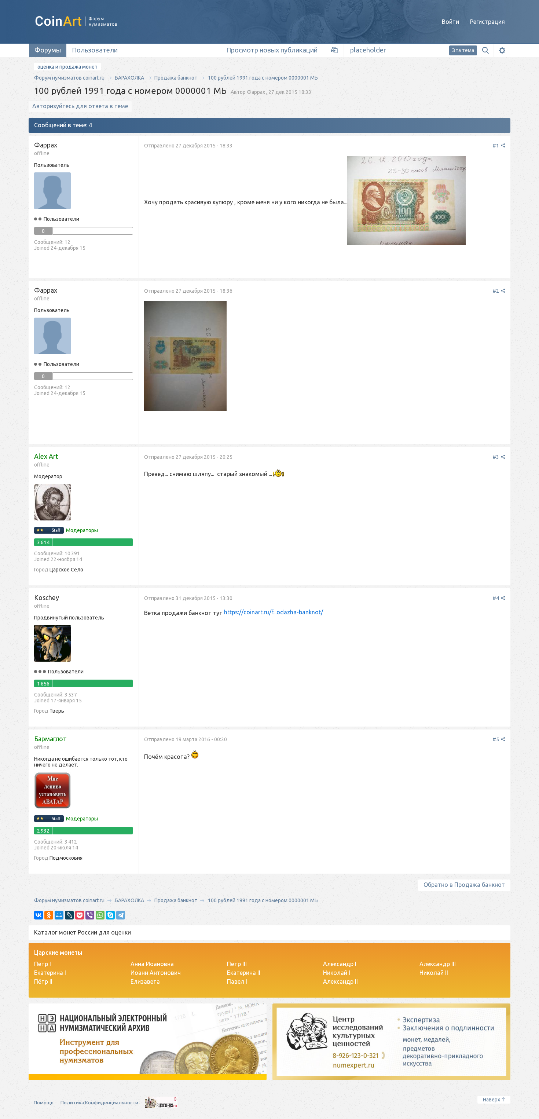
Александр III (437, 964)
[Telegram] (120, 915)
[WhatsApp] (100, 915)
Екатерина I (50, 972)
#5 (496, 739)
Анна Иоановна (152, 964)
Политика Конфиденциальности (99, 1102)
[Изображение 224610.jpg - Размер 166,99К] (406, 201)
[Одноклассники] (48, 915)
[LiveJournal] (69, 915)
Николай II (433, 972)
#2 (496, 291)
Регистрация (487, 21)
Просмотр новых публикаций (272, 50)
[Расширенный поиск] (502, 50)
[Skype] (110, 915)
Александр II (340, 981)
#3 (496, 457)
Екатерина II (243, 972)
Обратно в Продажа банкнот (464, 884)
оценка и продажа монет (67, 67)
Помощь (44, 1102)
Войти (450, 21)
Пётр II (43, 981)
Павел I (237, 981)
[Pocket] (79, 915)
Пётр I (42, 964)
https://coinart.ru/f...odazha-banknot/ (273, 612)
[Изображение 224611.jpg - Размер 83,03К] (185, 357)
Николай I (336, 972)
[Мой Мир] (59, 915)
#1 (496, 146)
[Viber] (89, 915)
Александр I (339, 964)
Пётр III (237, 964)
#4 (496, 598)
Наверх (491, 1099)
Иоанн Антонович (156, 972)
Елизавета (145, 981)
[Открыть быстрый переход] (334, 50)
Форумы (47, 50)
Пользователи (95, 50)
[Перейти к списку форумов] (84, 21)
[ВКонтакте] (38, 915)
